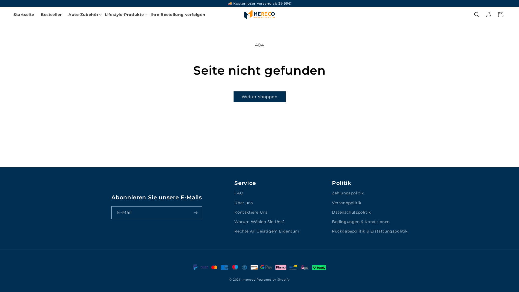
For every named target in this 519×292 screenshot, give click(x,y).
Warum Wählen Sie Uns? (259, 221)
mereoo (248, 279)
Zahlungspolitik (348, 193)
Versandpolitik (346, 202)
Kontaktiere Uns (250, 212)
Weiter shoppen (260, 96)
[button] (83, 14)
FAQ (238, 193)
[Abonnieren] (196, 212)
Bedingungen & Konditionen (361, 221)
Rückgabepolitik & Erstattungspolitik (370, 231)
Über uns (243, 202)
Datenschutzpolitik (351, 212)
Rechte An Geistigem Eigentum (266, 231)
